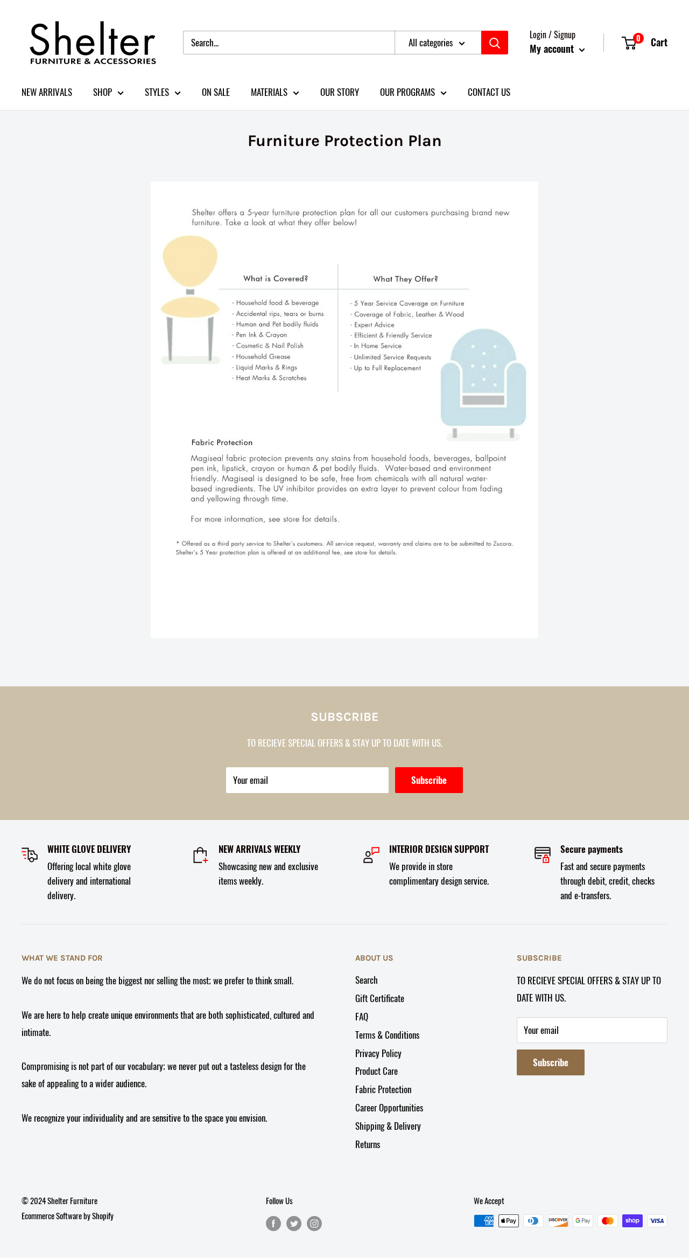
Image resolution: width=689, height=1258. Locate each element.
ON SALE (216, 92)
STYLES (157, 92)
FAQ (361, 1016)
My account (553, 48)
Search (366, 979)
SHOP (102, 92)
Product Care (376, 1071)
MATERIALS (269, 92)
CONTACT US (489, 92)
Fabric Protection (383, 1089)
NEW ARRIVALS (47, 92)
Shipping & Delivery (388, 1125)
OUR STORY (339, 92)
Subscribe (429, 780)
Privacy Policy (378, 1053)
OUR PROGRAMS (407, 92)
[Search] (494, 42)
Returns (367, 1144)
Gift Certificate (379, 998)
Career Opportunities (389, 1107)
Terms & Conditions (387, 1034)
